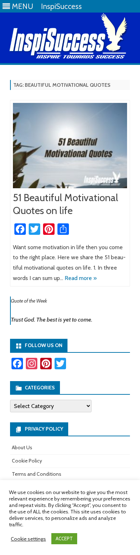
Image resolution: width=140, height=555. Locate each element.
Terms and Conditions (36, 474)
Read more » (81, 278)
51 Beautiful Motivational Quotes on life (65, 204)
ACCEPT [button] (64, 538)
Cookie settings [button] (28, 539)
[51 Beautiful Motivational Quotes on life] (70, 147)
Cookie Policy (27, 460)
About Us (22, 447)
